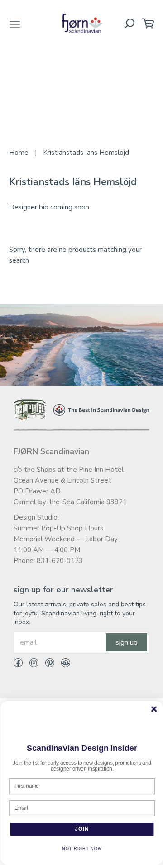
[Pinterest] (46, 664)
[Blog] (62, 664)
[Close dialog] (153, 709)
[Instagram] (30, 664)
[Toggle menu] (15, 23)
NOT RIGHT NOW (82, 848)
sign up (126, 642)
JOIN (81, 829)
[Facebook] (18, 664)
